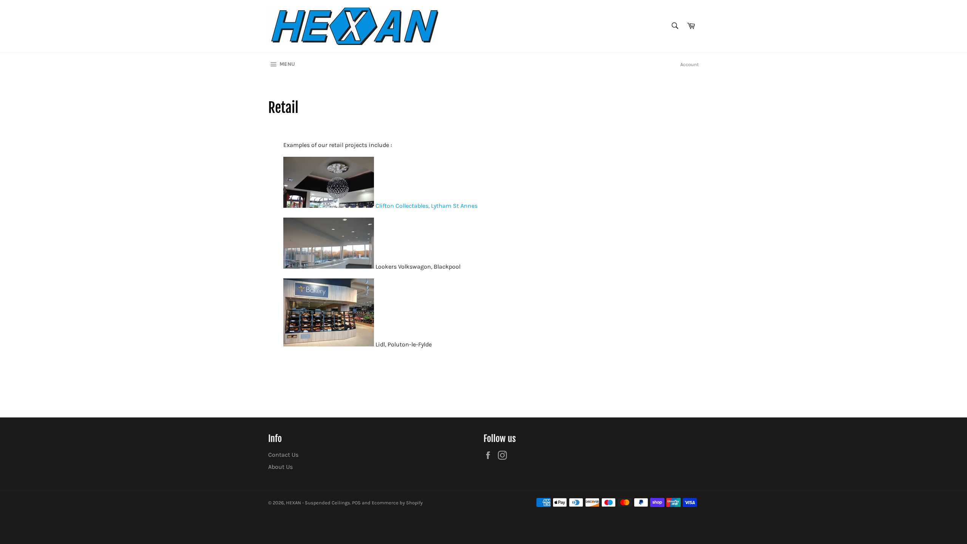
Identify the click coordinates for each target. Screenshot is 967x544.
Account (689, 64)
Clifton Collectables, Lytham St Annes (425, 205)
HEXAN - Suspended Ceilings (318, 502)
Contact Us (283, 454)
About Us (280, 466)
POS (356, 502)
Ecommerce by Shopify (397, 502)
